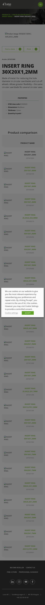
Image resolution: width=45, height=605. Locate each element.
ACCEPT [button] (28, 313)
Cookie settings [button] (11, 313)
